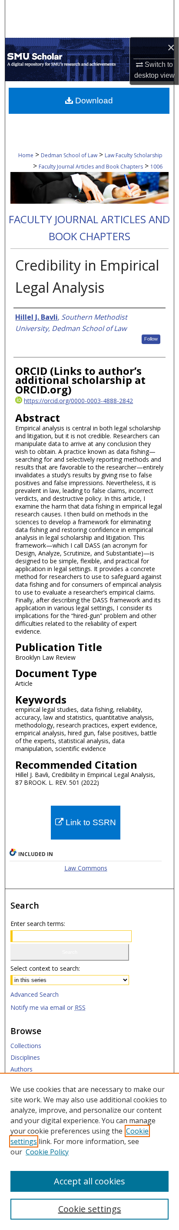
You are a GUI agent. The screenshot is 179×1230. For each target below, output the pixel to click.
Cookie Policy (47, 1152)
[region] (89, 1151)
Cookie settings (89, 1209)
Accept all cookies (89, 1181)
